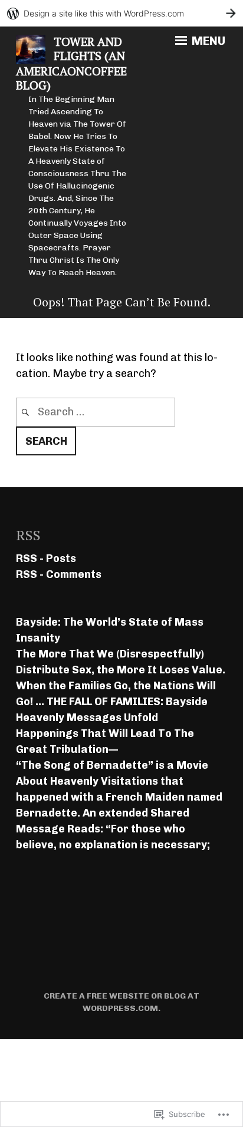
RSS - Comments (58, 574)
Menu (207, 41)
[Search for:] (95, 411)
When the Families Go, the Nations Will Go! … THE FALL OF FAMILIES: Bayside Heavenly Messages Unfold (116, 701)
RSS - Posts (46, 558)
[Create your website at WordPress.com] (121, 13)
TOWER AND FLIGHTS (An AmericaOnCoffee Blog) (71, 64)
